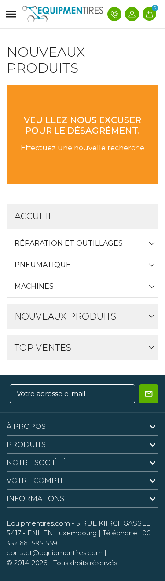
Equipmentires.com (38, 523)
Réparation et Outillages (69, 243)
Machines (34, 286)
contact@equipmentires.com (55, 552)
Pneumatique (43, 265)
